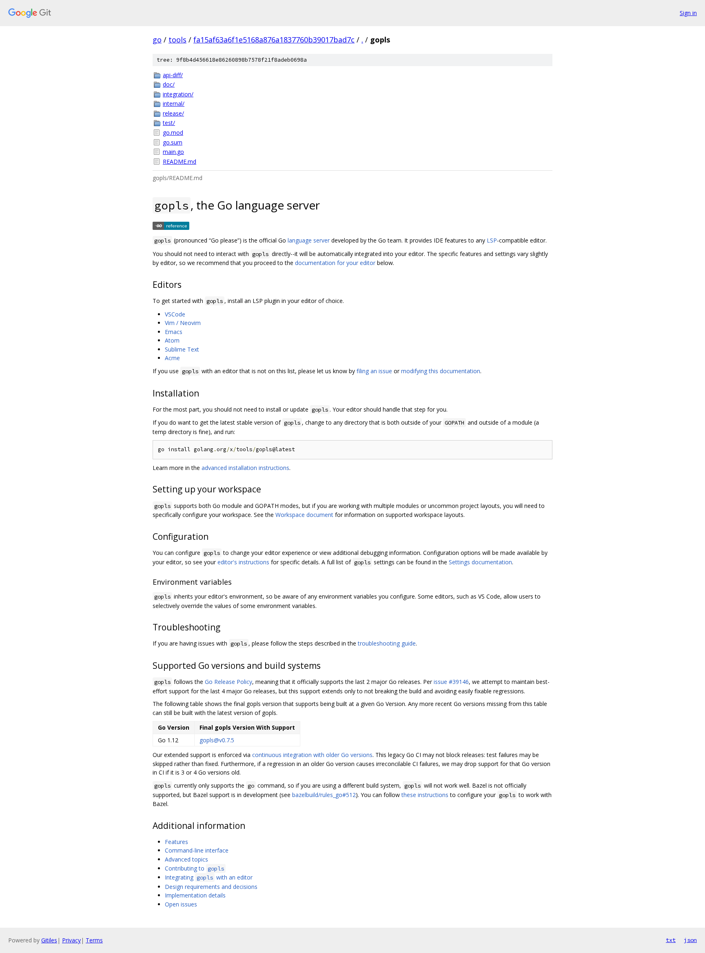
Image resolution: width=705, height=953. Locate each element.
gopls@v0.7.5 (217, 740)
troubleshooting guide (387, 643)
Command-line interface (196, 850)
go (157, 40)
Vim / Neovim (183, 323)
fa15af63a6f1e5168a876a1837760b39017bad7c (274, 40)
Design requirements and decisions (211, 887)
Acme (172, 358)
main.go (173, 152)
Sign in (688, 13)
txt (671, 940)
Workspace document (304, 515)
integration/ (178, 94)
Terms (94, 940)
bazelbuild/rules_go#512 (324, 795)
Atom (172, 340)
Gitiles (49, 940)
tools (177, 40)
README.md (179, 161)
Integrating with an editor (209, 877)
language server (309, 240)
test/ (169, 123)
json (690, 940)
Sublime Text (182, 349)
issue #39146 (451, 682)
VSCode (175, 314)
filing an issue (374, 371)
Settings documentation (480, 562)
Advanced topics (186, 859)
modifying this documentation (440, 371)
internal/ (173, 103)
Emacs (173, 332)
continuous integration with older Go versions (312, 755)
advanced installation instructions (245, 468)
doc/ (169, 84)
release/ (173, 113)
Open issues (181, 904)
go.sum (172, 142)
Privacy (71, 940)
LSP (492, 240)
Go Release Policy (228, 682)
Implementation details (195, 895)
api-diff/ (173, 75)
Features (176, 842)
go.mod (173, 132)
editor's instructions (243, 562)
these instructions (424, 795)
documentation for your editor (335, 263)
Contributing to (194, 868)
